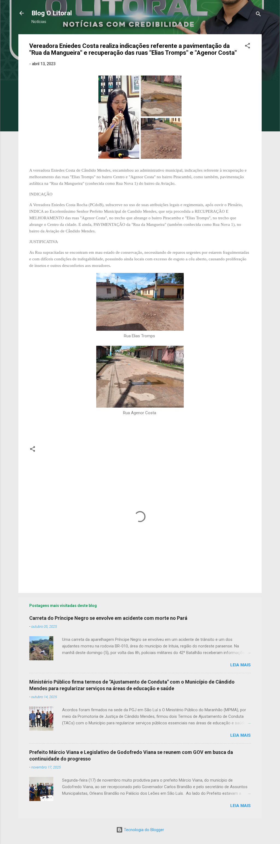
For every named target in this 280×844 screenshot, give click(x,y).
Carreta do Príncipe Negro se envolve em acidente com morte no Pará (108, 618)
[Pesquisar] (258, 15)
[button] (247, 46)
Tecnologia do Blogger (143, 829)
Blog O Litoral (51, 13)
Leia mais (240, 664)
